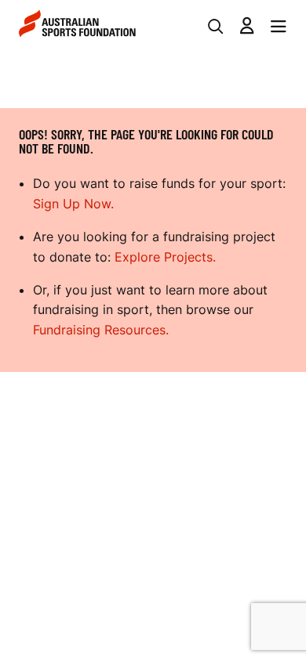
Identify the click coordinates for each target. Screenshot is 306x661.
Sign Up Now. (73, 203)
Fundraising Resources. (101, 330)
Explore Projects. (165, 257)
